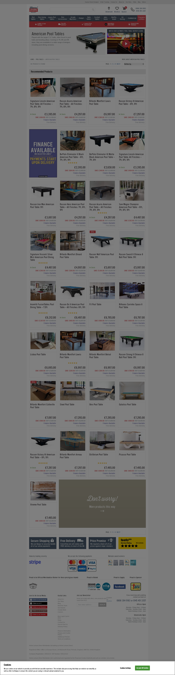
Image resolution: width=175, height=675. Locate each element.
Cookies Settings (125, 668)
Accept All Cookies (142, 668)
